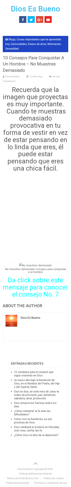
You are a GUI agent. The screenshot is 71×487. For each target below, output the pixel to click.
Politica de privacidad (17, 483)
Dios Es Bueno (35, 8)
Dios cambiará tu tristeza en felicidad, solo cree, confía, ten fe (36, 428)
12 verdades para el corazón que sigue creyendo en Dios (33, 373)
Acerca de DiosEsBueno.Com (23, 478)
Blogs (12, 39)
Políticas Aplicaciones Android (35, 473)
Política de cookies (54, 478)
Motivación (54, 44)
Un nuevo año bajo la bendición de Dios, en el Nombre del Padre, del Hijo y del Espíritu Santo (37, 383)
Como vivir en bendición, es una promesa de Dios (33, 420)
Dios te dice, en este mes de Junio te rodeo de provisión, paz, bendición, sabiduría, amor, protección (36, 395)
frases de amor (37, 44)
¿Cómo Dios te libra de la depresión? (36, 435)
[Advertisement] (35, 217)
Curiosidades (19, 44)
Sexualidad (12, 48)
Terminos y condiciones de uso (50, 483)
